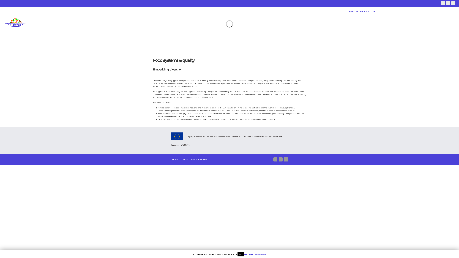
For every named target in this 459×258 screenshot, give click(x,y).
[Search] (451, 12)
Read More (248, 254)
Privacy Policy (260, 254)
